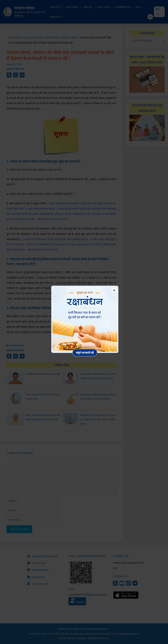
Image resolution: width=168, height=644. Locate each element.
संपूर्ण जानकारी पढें (85, 352)
